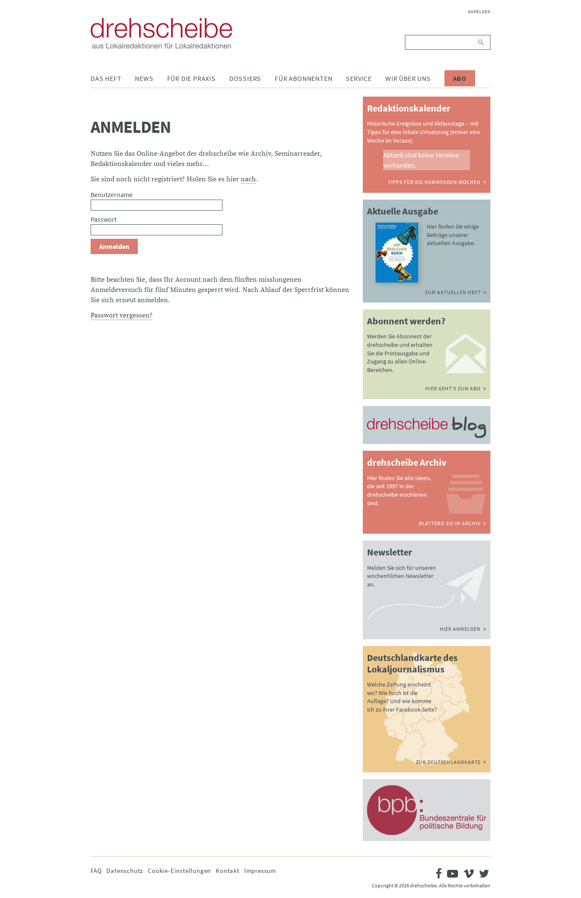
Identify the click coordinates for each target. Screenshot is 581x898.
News (144, 78)
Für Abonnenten (303, 78)
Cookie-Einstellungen (179, 871)
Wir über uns (408, 78)
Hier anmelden (460, 629)
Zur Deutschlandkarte (448, 762)
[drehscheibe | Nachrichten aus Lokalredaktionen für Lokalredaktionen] (161, 33)
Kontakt (227, 871)
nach (248, 179)
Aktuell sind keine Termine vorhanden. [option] (421, 160)
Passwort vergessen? (122, 315)
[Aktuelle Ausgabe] (397, 253)
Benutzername (112, 194)
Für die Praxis (191, 78)
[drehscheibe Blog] (426, 427)
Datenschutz (124, 871)
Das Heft (106, 78)
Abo (460, 78)
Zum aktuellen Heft (453, 292)
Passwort (104, 219)
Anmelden (479, 11)
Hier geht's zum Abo (453, 388)
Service (359, 78)
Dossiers (245, 78)
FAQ (96, 871)
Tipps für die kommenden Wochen (434, 182)
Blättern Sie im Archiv (450, 523)
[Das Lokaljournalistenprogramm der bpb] (426, 810)
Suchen (481, 42)
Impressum (260, 871)
